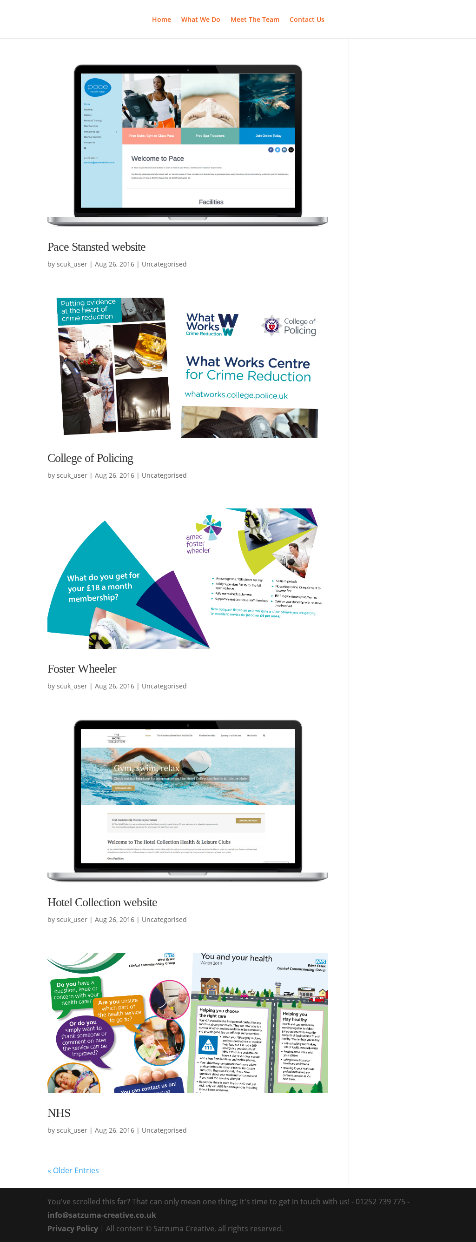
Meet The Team (255, 20)
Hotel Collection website (102, 902)
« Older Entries (73, 1170)
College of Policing (90, 458)
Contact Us (307, 20)
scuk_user (72, 264)
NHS (58, 1113)
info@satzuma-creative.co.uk (101, 1215)
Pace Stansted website (96, 247)
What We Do (200, 20)
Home (161, 20)
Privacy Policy (72, 1228)
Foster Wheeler (81, 668)
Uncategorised (164, 264)
